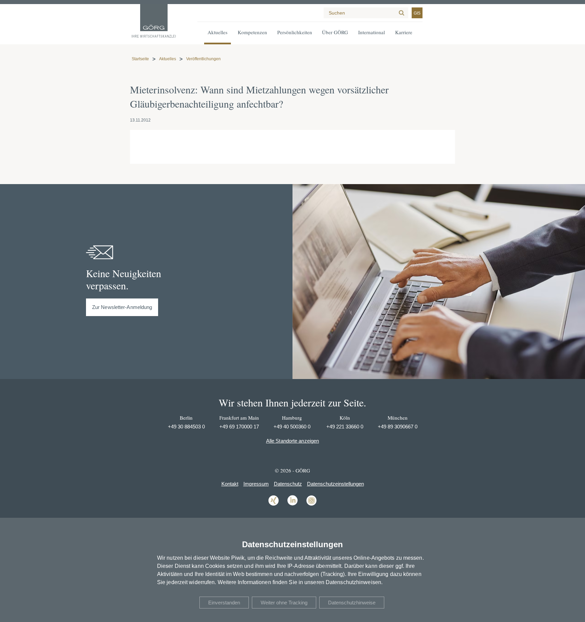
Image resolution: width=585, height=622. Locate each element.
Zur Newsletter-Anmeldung (122, 307)
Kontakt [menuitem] (229, 484)
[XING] (273, 505)
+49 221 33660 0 (344, 426)
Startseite (140, 59)
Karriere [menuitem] (403, 32)
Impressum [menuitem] (256, 484)
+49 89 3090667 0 (397, 426)
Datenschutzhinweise (351, 602)
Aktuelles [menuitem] (218, 32)
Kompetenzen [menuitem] (252, 32)
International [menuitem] (371, 32)
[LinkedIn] (292, 505)
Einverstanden (224, 602)
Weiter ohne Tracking (284, 602)
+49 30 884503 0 (186, 426)
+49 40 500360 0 (292, 426)
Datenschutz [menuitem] (288, 484)
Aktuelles (167, 59)
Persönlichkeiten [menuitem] (294, 32)
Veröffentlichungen (203, 59)
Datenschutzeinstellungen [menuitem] (335, 484)
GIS (417, 13)
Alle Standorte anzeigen (292, 441)
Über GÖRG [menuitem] (335, 32)
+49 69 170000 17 (239, 426)
